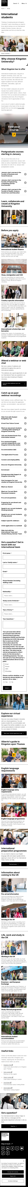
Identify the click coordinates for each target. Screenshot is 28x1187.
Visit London (7, 1072)
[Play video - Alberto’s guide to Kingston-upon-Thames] (14, 755)
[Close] (24, 1161)
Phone (7, 666)
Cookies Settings (13, 1181)
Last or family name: (10, 562)
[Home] (4, 3)
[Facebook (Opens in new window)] (12, 1148)
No (12, 682)
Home (3, 8)
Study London (8, 1077)
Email (5, 571)
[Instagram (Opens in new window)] (3, 1148)
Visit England (7, 1088)
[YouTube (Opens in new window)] (21, 1148)
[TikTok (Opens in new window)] (3, 1153)
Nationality (6, 591)
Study (8, 8)
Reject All (13, 1176)
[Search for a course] (14, 134)
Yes (6, 682)
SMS (6, 669)
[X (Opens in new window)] (17, 1148)
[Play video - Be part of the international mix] (14, 217)
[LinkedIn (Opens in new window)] (7, 1148)
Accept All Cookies (13, 1171)
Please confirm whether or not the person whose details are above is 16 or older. (13, 677)
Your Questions (8, 619)
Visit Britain (7, 1082)
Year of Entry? (8, 610)
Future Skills (20, 108)
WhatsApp (8, 671)
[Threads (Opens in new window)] (7, 1153)
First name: (6, 553)
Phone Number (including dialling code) (11, 581)
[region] (13, 1172)
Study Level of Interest (11, 600)
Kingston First (7, 1065)
